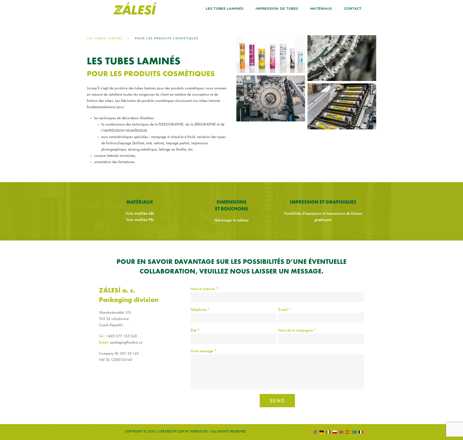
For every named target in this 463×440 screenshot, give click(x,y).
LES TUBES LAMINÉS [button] (225, 8)
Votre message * (203, 351)
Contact (353, 8)
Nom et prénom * (204, 289)
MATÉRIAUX (321, 8)
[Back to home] (135, 8)
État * (195, 331)
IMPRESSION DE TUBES (277, 8)
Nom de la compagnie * (297, 331)
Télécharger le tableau (231, 220)
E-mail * (285, 310)
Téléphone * (200, 310)
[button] (270, 54)
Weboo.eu (199, 431)
